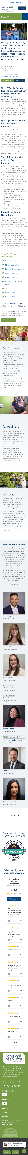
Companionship (11, 273)
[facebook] (4, 1086)
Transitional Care (12, 288)
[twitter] (8, 1086)
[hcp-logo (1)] (10, 1129)
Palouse (5, 1117)
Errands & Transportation (15, 269)
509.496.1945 (15, 76)
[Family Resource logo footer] (14, 1054)
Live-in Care (10, 297)
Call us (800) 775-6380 (14, 2)
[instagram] (12, 1086)
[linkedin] (19, 1086)
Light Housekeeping (13, 277)
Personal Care (10, 261)
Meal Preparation (12, 265)
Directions (4, 70)
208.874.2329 (5, 76)
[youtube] (15, 1086)
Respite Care (10, 292)
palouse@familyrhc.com (9, 74)
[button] (3, 850)
